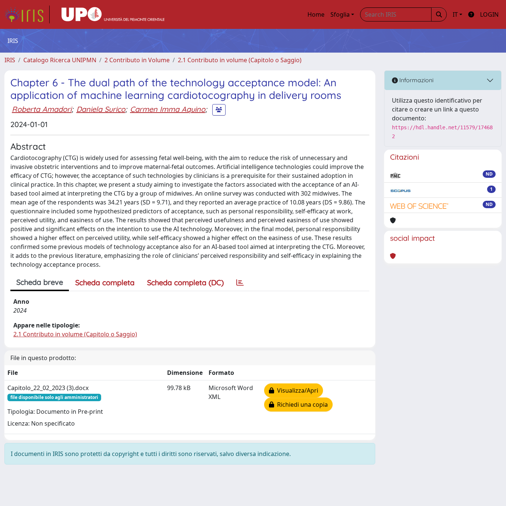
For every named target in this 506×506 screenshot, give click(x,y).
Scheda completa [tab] (104, 282)
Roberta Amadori (41, 109)
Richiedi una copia (301, 404)
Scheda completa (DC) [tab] (185, 282)
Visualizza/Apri (296, 390)
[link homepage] (27, 14)
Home (315, 14)
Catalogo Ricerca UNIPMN (59, 60)
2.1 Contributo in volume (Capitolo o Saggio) (240, 60)
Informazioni (415, 80)
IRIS (9, 60)
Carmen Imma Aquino (167, 109)
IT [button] (455, 14)
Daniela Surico (100, 109)
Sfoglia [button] (340, 14)
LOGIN (489, 14)
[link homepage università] (113, 14)
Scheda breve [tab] (39, 282)
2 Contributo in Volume (137, 60)
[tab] (240, 282)
